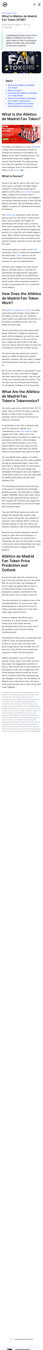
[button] (39, 4)
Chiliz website (26, 431)
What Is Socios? (15, 90)
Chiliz (34, 249)
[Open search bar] (34, 4)
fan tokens (25, 192)
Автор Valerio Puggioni (12, 25)
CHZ (38, 408)
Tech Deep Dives (9, 13)
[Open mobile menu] (39, 4)
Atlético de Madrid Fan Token (18, 310)
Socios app (10, 215)
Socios (17, 170)
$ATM (34, 147)
